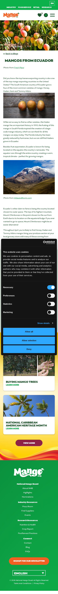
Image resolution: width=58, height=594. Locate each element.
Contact (27, 543)
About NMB (27, 488)
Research (47, 7)
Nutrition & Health (28, 524)
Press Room (27, 506)
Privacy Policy (39, 583)
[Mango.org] (29, 472)
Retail (36, 7)
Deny (29, 349)
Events (28, 515)
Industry (11, 7)
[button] (29, 573)
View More (29, 443)
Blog (28, 547)
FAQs (27, 551)
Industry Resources (27, 502)
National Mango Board (27, 484)
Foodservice (24, 7)
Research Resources (28, 520)
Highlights (27, 492)
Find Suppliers (27, 511)
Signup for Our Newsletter (29, 561)
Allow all (29, 331)
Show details (43, 323)
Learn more (12, 385)
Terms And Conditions (23, 583)
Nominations (27, 497)
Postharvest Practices (27, 533)
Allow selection (29, 340)
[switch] (51, 296)
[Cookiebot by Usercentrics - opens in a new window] (43, 242)
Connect (27, 538)
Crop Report (27, 529)
